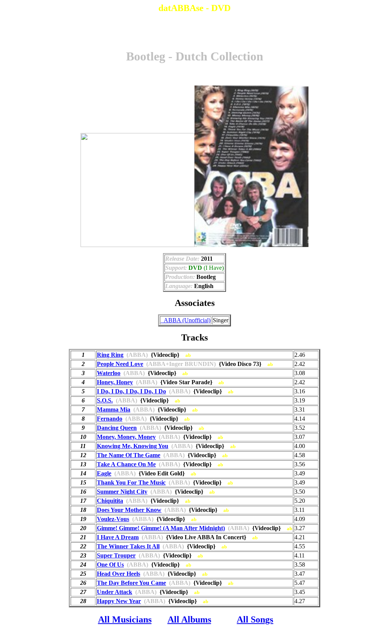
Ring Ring (110, 355)
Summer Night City (122, 491)
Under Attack (114, 592)
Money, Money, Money (126, 437)
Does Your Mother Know (129, 510)
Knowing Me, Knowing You (132, 446)
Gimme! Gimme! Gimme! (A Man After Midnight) (161, 528)
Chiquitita (110, 500)
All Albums (189, 619)
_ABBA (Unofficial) (185, 320)
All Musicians (125, 619)
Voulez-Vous (113, 519)
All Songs (255, 619)
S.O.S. (105, 400)
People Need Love (120, 364)
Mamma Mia (113, 409)
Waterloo (108, 373)
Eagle (104, 473)
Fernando (109, 418)
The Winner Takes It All (128, 546)
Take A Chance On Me (126, 464)
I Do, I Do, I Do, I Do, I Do (131, 391)
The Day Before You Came (131, 583)
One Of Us (110, 564)
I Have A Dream (118, 537)
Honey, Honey (115, 382)
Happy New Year (119, 601)
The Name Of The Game (128, 455)
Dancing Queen (117, 428)
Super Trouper (116, 555)
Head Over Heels (118, 573)
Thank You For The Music (131, 482)
